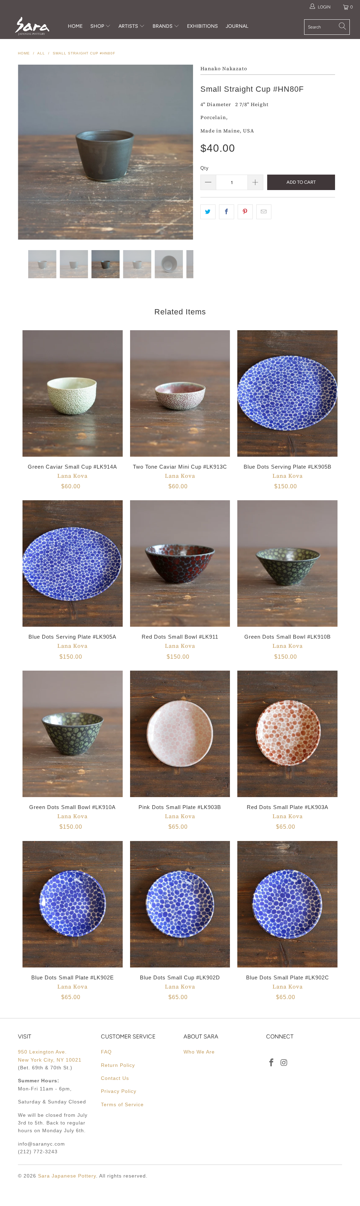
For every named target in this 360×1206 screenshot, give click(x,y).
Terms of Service (122, 1104)
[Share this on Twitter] (208, 211)
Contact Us (115, 1078)
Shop (97, 26)
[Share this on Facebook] (226, 211)
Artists (128, 26)
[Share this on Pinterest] (245, 211)
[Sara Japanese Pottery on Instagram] (284, 1063)
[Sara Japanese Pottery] (32, 26)
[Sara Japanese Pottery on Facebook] (271, 1063)
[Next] (184, 152)
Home (75, 26)
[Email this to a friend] (263, 211)
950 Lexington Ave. (42, 1052)
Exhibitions (202, 26)
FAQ (106, 1052)
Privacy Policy (118, 1091)
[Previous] (27, 152)
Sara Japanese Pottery (67, 1176)
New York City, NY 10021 (50, 1060)
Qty (204, 168)
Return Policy (118, 1065)
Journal (237, 26)
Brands (163, 26)
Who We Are (199, 1052)
